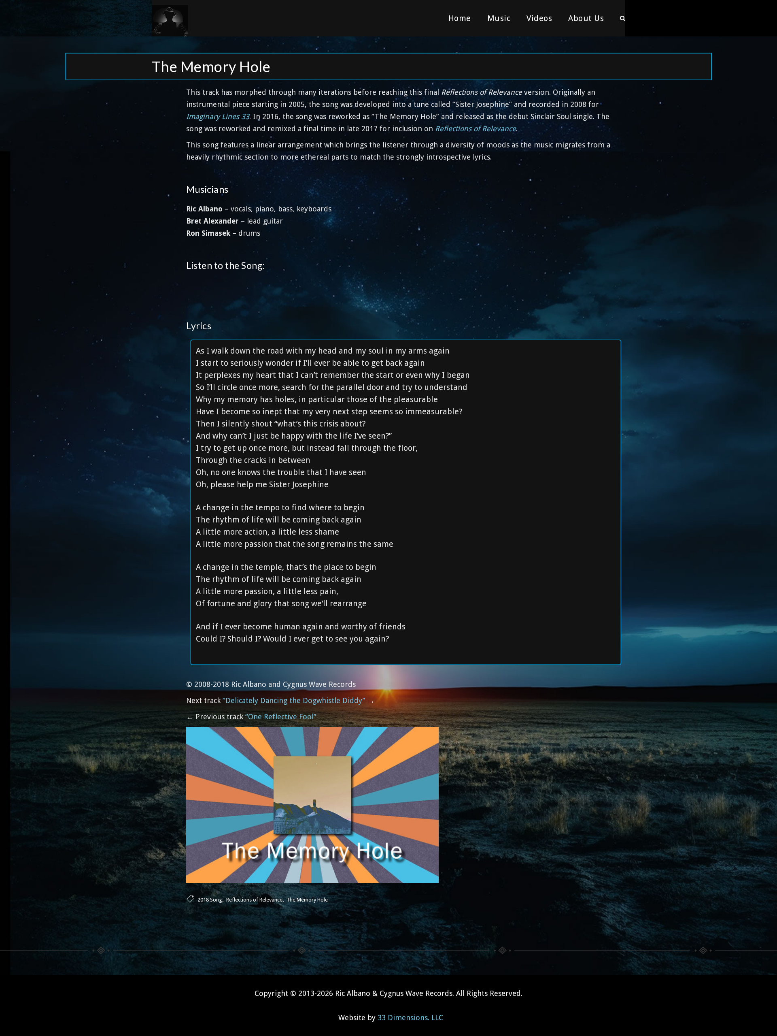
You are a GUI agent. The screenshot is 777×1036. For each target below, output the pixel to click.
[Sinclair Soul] (170, 18)
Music (499, 18)
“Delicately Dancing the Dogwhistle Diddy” (294, 700)
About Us (586, 18)
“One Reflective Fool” (280, 716)
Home (459, 18)
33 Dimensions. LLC (410, 1017)
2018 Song (209, 900)
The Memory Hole (307, 900)
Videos (539, 18)
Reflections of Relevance (254, 900)
